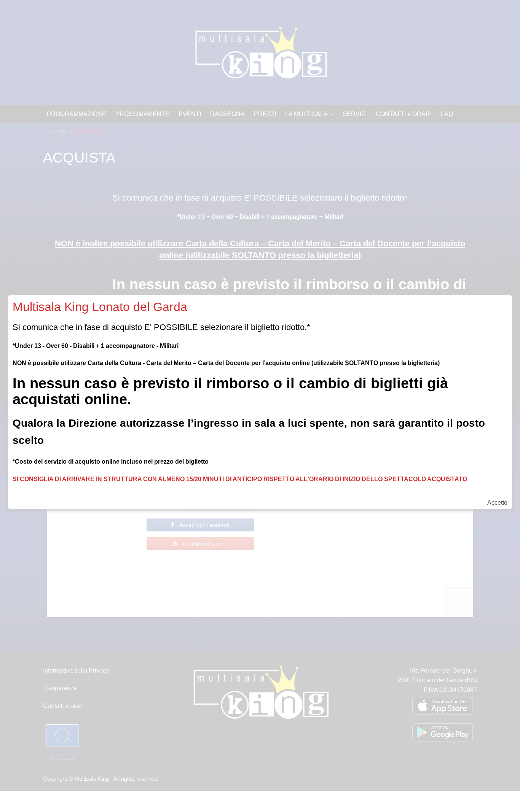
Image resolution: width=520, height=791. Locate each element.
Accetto (497, 503)
